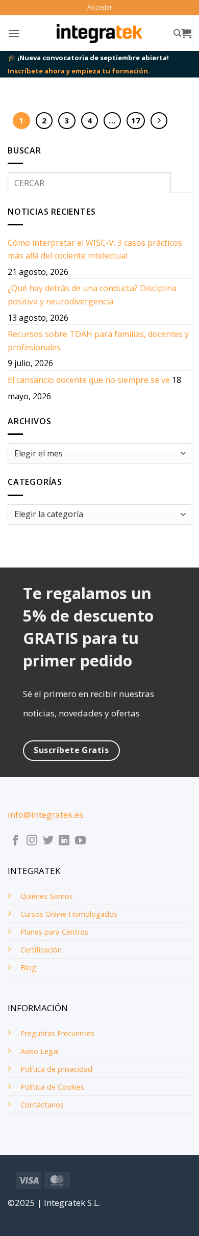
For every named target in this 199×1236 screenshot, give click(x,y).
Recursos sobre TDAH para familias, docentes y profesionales (98, 340)
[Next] (159, 121)
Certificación (41, 950)
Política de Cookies (52, 1087)
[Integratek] (100, 33)
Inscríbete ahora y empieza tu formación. (79, 70)
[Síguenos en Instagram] (32, 841)
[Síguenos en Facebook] (15, 841)
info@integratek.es (45, 814)
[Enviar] (181, 183)
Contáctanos (42, 1105)
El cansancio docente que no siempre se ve (89, 379)
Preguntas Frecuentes (57, 1033)
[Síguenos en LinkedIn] (64, 841)
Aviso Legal (39, 1051)
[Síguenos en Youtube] (80, 841)
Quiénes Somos (46, 896)
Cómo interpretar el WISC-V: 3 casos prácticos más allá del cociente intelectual (95, 249)
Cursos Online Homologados (68, 914)
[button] (99, 7)
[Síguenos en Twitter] (48, 841)
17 (135, 120)
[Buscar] (177, 33)
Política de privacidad (56, 1069)
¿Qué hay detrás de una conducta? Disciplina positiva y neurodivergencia (92, 294)
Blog (28, 967)
